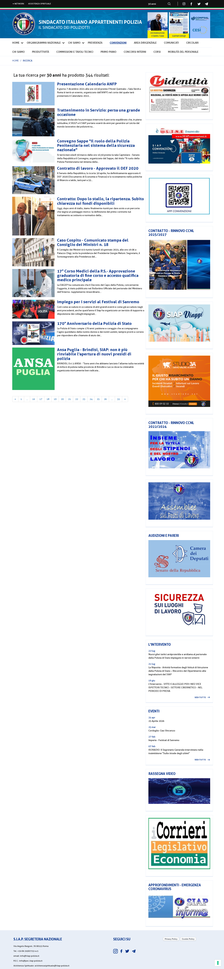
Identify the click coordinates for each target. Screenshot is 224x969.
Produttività (40, 51)
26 (105, 399)
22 (76, 399)
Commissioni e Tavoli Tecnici (74, 51)
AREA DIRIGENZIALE (145, 42)
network (19, 3)
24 (91, 399)
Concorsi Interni (135, 51)
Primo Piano (108, 51)
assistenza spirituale (39, 3)
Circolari (192, 42)
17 (40, 399)
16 (33, 399)
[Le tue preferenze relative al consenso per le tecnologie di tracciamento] (218, 963)
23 (83, 399)
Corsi (157, 51)
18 (48, 399)
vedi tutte (200, 697)
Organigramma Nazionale (44, 42)
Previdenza (95, 42)
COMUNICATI (171, 42)
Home (15, 42)
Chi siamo (18, 51)
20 (62, 399)
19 (55, 399)
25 (98, 399)
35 (118, 399)
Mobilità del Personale (183, 51)
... (27, 399)
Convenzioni (118, 42)
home (15, 60)
